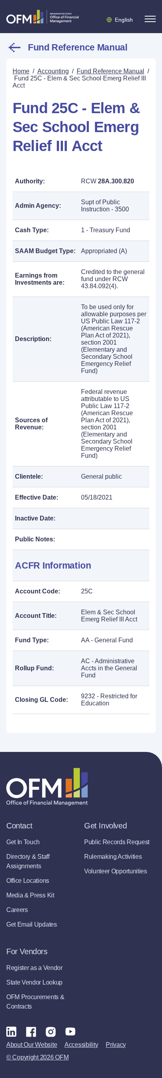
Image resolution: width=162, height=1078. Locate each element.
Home (21, 71)
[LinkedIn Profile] (11, 1031)
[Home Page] (47, 787)
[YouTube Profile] (70, 1031)
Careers (17, 909)
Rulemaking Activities (113, 856)
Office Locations (27, 880)
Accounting (53, 71)
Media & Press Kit (30, 895)
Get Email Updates (31, 924)
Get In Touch (23, 842)
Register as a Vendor (34, 967)
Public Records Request (116, 842)
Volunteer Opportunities (115, 871)
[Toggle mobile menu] (150, 19)
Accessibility (81, 1044)
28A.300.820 (116, 181)
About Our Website (31, 1044)
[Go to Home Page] (42, 16)
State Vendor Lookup (34, 982)
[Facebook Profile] (31, 1031)
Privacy (116, 1044)
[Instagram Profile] (51, 1031)
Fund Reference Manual (77, 47)
